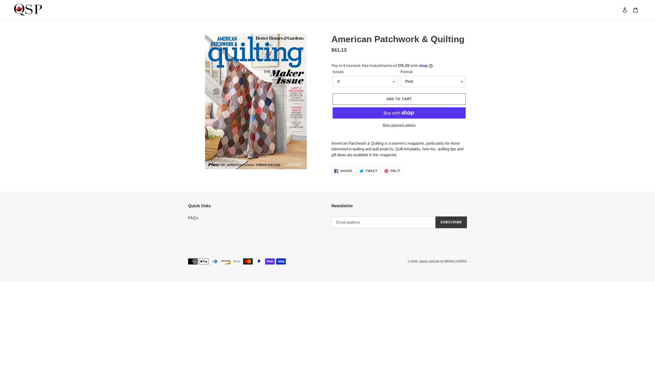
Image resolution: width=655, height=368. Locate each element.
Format (406, 72)
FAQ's (193, 218)
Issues (338, 72)
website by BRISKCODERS (448, 261)
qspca (423, 261)
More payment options (399, 125)
